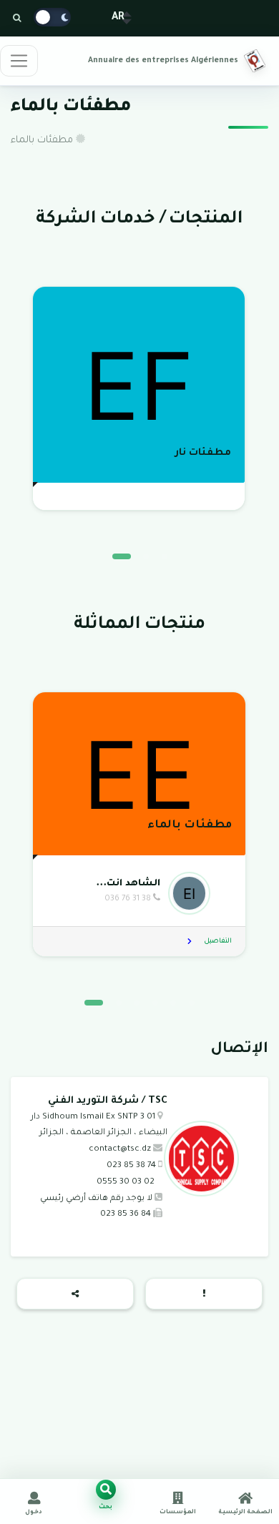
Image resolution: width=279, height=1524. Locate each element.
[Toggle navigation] (19, 61)
